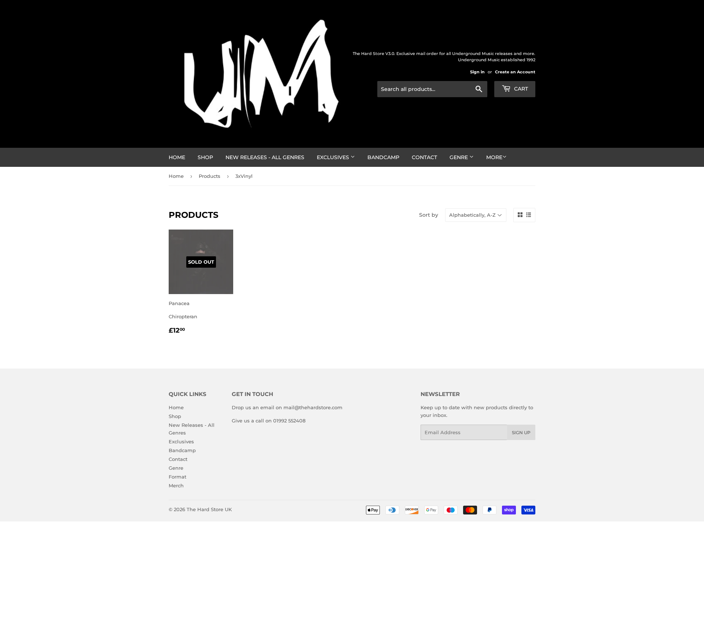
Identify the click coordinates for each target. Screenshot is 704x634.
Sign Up (521, 432)
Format (177, 477)
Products (209, 176)
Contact (424, 157)
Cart (520, 88)
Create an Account (515, 71)
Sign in (477, 71)
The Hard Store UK (209, 509)
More (494, 157)
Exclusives (334, 157)
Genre (459, 157)
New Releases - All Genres (264, 157)
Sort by (428, 215)
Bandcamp (383, 157)
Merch (176, 485)
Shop (205, 157)
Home (177, 157)
